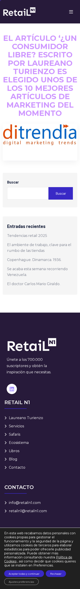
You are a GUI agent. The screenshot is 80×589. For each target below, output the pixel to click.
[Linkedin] (12, 389)
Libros (14, 451)
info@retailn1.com (25, 503)
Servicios (16, 426)
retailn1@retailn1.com (28, 511)
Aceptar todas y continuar (24, 573)
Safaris (14, 434)
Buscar (13, 182)
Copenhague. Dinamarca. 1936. (34, 260)
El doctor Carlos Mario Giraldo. (33, 284)
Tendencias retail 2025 (27, 236)
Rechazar (56, 573)
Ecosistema (19, 443)
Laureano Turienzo (26, 418)
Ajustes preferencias (21, 581)
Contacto (17, 467)
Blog (13, 459)
